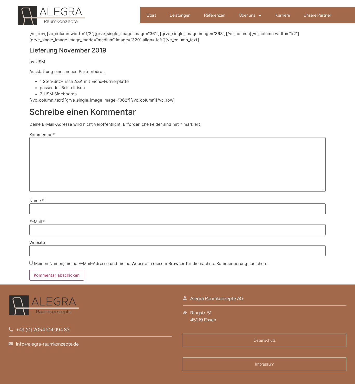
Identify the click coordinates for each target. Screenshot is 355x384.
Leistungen (180, 15)
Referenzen (214, 15)
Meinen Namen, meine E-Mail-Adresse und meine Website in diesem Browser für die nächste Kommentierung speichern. (151, 263)
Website (37, 242)
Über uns (247, 15)
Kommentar (42, 135)
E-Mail (37, 222)
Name (36, 200)
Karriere (282, 15)
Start (151, 15)
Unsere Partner (317, 15)
